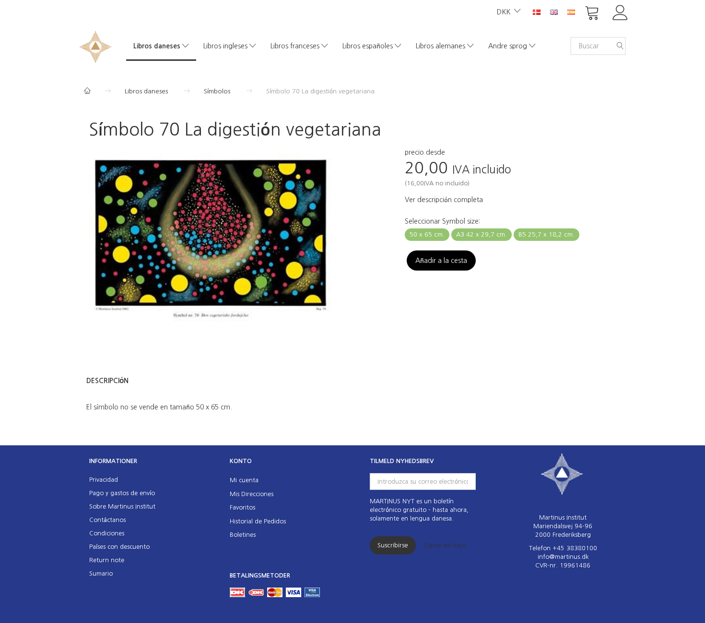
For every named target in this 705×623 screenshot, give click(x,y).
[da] (536, 11)
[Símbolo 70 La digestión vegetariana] (211, 238)
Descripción (107, 380)
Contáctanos (107, 520)
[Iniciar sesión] (620, 11)
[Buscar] (620, 46)
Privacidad (103, 479)
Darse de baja (445, 545)
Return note (106, 560)
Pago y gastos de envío (122, 493)
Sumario (101, 573)
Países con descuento (119, 547)
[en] (554, 11)
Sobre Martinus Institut (122, 506)
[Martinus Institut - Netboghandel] (95, 46)
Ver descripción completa (444, 199)
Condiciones (106, 533)
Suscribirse (392, 545)
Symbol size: (442, 221)
